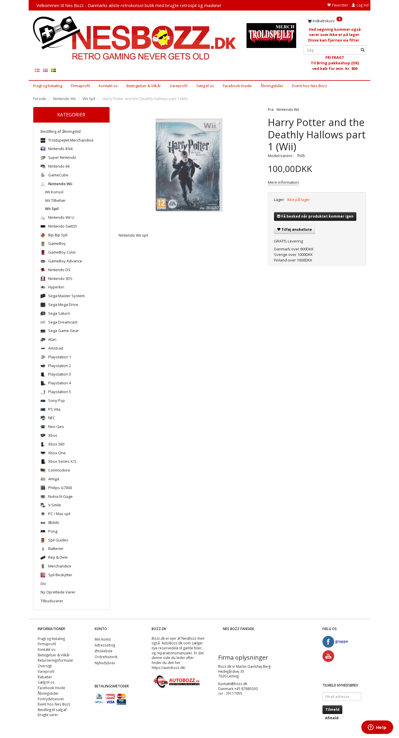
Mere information (283, 182)
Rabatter (45, 677)
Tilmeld (332, 709)
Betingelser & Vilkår (143, 85)
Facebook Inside (237, 85)
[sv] (53, 70)
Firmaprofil (80, 85)
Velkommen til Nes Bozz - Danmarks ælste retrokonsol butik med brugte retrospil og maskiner (129, 5)
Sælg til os (205, 85)
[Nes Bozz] (135, 38)
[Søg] (363, 50)
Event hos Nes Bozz (309, 85)
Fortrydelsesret (51, 698)
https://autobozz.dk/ (168, 667)
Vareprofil (179, 85)
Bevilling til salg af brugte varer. (52, 712)
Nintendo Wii (288, 109)
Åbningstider (272, 85)
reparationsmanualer (174, 653)
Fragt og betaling (47, 85)
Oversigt (45, 665)
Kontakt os (108, 85)
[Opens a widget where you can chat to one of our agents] (377, 727)
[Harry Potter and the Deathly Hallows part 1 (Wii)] (189, 165)
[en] (45, 70)
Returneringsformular (55, 660)
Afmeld (332, 717)
